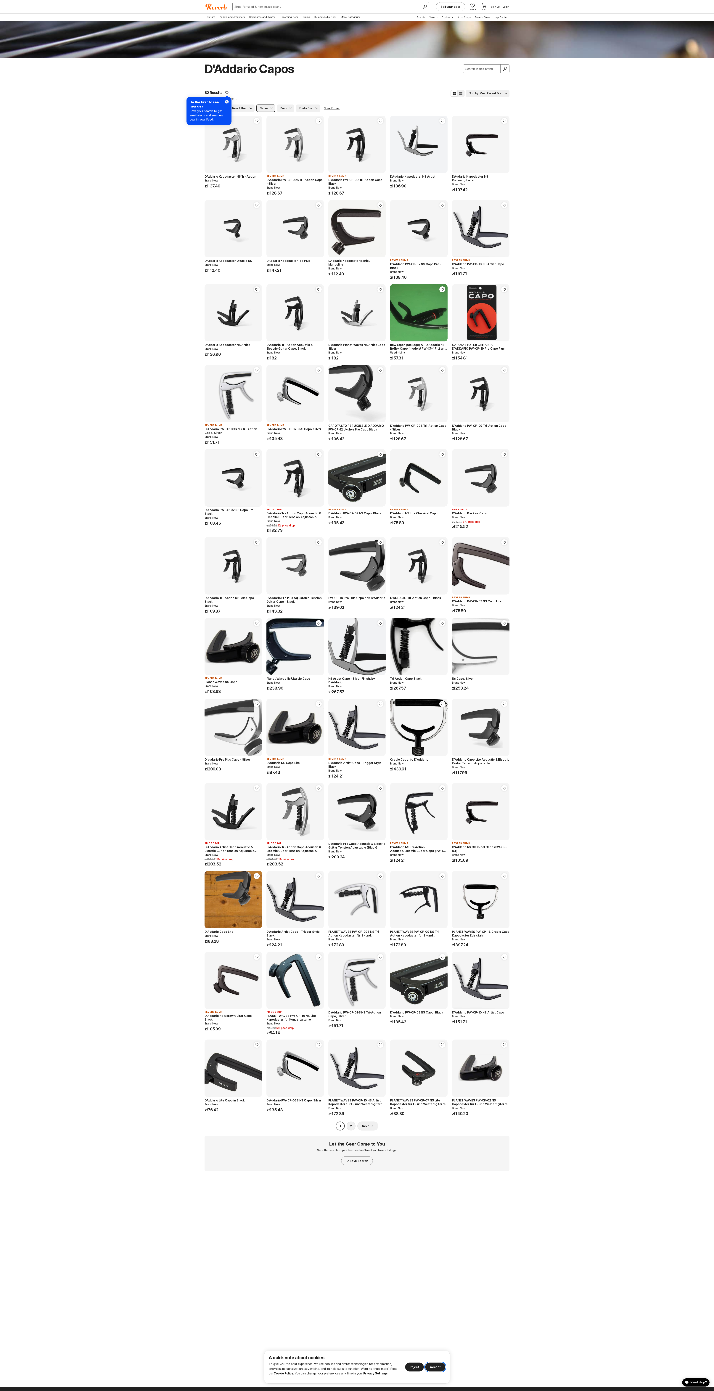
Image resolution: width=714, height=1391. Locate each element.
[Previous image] (210, 144)
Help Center (501, 17)
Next (365, 1126)
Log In (506, 6)
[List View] (461, 93)
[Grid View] (454, 93)
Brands (421, 17)
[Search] (424, 6)
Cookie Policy (283, 1373)
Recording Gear (289, 16)
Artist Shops (464, 17)
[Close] (227, 101)
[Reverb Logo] (216, 7)
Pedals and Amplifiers (232, 16)
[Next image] (257, 144)
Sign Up (495, 6)
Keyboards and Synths (262, 16)
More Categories (351, 16)
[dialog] (357, 1367)
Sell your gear (450, 7)
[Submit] (505, 68)
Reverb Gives (482, 17)
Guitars (211, 16)
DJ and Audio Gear (325, 16)
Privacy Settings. (375, 1373)
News (432, 17)
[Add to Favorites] (227, 93)
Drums (306, 16)
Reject (414, 1367)
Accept (435, 1367)
